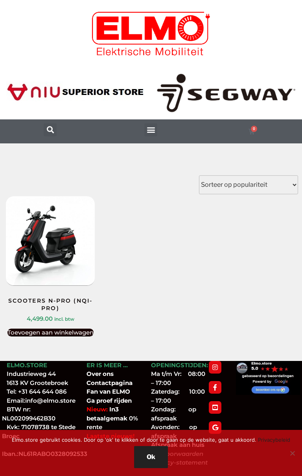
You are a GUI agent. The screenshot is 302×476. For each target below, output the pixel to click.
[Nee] (292, 453)
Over (95, 373)
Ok (151, 457)
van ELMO (114, 391)
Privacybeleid (274, 440)
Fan (92, 391)
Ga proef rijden (109, 400)
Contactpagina (110, 383)
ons (108, 373)
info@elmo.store (50, 400)
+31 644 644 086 (42, 391)
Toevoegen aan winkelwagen (50, 332)
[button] (50, 129)
